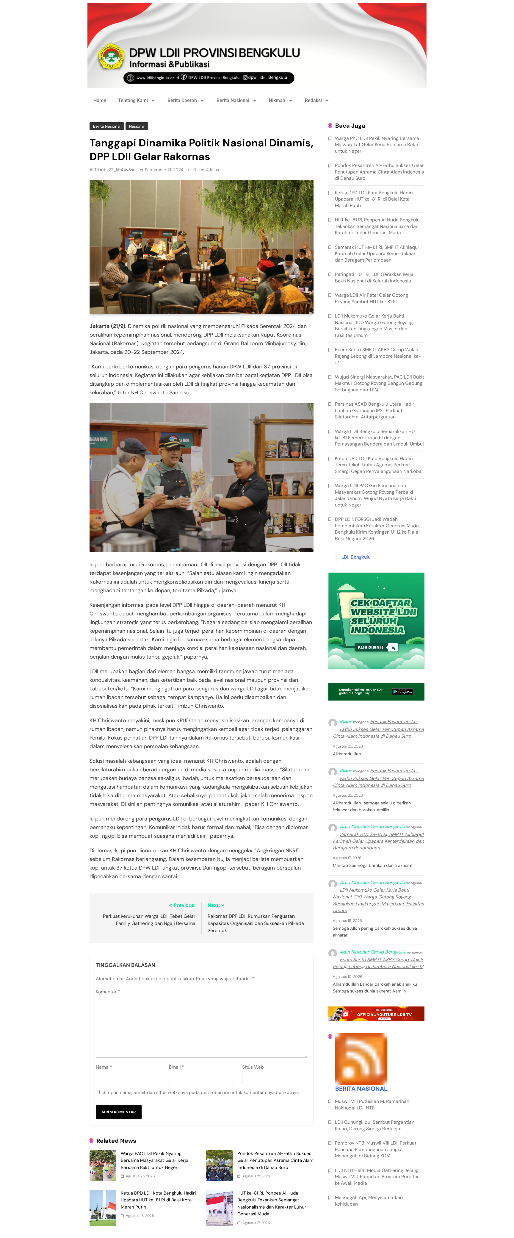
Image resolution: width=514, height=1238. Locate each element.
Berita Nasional (233, 100)
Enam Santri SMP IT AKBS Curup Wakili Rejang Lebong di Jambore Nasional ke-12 (378, 355)
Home (99, 100)
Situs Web (253, 1067)
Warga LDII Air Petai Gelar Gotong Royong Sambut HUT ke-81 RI (371, 298)
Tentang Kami (133, 100)
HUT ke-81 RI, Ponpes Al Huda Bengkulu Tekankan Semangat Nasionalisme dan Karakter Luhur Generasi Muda (377, 226)
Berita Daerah (182, 100)
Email (176, 1067)
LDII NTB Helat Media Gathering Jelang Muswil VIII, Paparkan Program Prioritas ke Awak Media (377, 1176)
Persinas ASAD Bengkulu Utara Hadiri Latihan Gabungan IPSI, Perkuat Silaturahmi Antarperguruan (375, 410)
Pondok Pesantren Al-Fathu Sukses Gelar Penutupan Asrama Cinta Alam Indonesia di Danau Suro (275, 1160)
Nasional (137, 126)
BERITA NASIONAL (361, 1088)
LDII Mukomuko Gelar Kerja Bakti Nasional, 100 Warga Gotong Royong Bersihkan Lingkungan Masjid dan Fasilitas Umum (374, 325)
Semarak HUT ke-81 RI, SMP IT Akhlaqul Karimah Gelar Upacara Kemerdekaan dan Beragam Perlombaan (377, 253)
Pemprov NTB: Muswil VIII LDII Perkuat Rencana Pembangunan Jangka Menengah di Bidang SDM (375, 1149)
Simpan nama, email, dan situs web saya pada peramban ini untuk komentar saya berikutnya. (201, 1092)
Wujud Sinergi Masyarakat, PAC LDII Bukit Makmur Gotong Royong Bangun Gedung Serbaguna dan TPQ (379, 383)
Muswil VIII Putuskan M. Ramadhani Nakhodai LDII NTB (372, 1104)
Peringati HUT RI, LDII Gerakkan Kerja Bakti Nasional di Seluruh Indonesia (374, 277)
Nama (104, 1067)
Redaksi (313, 100)
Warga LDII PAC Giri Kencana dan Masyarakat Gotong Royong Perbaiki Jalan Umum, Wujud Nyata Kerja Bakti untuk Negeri (375, 495)
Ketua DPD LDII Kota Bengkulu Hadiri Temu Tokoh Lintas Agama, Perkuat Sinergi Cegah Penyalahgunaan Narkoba (378, 464)
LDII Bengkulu (356, 557)
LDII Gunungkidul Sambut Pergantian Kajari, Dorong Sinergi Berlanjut (374, 1125)
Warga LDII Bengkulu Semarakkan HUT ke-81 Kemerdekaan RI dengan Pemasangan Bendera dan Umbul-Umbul (379, 437)
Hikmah (277, 100)
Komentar (108, 992)
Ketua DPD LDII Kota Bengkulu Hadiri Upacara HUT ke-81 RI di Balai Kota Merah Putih (158, 1200)
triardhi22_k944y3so (114, 169)
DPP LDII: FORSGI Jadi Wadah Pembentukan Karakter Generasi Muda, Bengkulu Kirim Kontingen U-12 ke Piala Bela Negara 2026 (377, 528)
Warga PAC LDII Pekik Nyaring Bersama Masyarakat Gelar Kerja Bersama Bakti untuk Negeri (154, 1160)
